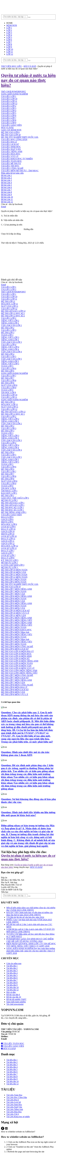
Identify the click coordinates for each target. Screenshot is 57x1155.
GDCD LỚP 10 (7, 531)
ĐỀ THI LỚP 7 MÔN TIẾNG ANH (16, 589)
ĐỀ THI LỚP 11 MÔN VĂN (13, 615)
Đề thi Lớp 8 (6, 192)
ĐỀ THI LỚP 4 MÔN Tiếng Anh (15, 632)
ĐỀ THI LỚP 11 (8, 301)
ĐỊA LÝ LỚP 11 (8, 539)
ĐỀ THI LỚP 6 (7, 371)
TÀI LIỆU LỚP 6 (8, 115)
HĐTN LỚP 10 (7, 534)
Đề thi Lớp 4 (6, 182)
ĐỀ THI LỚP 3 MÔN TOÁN (13, 579)
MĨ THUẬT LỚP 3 (9, 567)
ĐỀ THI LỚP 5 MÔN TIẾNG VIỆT (16, 642)
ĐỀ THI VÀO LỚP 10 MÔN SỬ (15, 658)
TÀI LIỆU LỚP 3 (8, 108)
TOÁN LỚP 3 (7, 335)
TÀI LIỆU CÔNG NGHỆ (12, 168)
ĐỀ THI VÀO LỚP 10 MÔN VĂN (16, 666)
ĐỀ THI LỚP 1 (7, 495)
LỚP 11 (9, 52)
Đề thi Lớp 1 (6, 175)
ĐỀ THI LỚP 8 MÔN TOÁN (13, 598)
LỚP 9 (9, 47)
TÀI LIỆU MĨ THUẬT (11, 163)
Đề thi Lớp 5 (6, 185)
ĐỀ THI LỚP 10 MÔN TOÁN (14, 570)
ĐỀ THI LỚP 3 (7, 332)
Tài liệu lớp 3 (11, 971)
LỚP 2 (9, 30)
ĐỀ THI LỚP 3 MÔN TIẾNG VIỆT (16, 625)
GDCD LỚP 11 (7, 541)
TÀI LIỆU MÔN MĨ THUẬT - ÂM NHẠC (20, 171)
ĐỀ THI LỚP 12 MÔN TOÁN (14, 577)
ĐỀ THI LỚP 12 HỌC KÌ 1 (13, 313)
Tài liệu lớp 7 (11, 980)
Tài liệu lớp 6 (11, 978)
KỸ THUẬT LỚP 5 (9, 560)
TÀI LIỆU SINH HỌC (11, 147)
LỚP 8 (9, 44)
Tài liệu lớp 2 (11, 968)
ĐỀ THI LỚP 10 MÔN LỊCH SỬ (15, 610)
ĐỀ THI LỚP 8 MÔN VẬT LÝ (14, 694)
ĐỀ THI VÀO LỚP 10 (11, 135)
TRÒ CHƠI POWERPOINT (13, 292)
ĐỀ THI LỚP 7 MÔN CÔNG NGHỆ (17, 675)
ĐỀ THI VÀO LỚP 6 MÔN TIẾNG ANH (19, 670)
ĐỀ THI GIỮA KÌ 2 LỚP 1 (12, 505)
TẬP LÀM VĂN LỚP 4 (11, 352)
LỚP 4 (9, 35)
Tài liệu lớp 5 (11, 975)
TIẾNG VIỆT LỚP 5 (10, 364)
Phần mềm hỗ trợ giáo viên (12, 173)
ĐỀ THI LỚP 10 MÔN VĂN (13, 572)
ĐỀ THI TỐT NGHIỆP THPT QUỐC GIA (19, 137)
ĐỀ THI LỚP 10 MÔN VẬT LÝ (15, 613)
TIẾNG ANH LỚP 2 (10, 323)
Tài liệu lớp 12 (12, 990)
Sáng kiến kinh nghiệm (16, 1002)
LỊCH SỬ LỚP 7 (8, 555)
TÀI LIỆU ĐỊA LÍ (9, 142)
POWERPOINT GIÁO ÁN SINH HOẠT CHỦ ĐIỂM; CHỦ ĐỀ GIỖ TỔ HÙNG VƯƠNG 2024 (30, 940)
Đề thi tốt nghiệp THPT (16, 999)
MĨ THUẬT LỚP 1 (9, 500)
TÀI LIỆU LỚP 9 (8, 123)
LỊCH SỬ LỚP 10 (9, 536)
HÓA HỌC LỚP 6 (9, 524)
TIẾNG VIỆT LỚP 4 (10, 347)
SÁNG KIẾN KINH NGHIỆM (14, 373)
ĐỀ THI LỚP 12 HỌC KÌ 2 (13, 316)
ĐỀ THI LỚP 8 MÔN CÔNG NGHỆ (17, 685)
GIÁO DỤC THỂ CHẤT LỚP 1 (15, 498)
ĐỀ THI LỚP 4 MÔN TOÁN (13, 582)
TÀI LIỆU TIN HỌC (10, 166)
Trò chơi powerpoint (14, 1004)
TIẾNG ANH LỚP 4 (10, 349)
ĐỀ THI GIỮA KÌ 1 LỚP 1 (12, 503)
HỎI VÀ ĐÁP (7, 127)
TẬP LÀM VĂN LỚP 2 (11, 325)
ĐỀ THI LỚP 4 (7, 354)
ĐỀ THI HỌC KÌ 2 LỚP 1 (12, 510)
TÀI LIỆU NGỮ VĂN (11, 149)
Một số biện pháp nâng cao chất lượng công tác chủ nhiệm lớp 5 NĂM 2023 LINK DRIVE (30, 909)
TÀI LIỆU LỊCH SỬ (10, 144)
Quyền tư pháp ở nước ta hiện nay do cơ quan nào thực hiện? (28, 857)
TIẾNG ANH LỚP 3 (10, 340)
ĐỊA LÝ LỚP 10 (8, 529)
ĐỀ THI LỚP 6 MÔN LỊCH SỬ (15, 649)
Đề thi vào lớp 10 (13, 997)
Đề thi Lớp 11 (7, 199)
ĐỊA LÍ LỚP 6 (7, 517)
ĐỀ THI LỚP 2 (7, 328)
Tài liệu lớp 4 (11, 973)
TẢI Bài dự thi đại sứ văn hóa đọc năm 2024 (25, 917)
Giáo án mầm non (13, 963)
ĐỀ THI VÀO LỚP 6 (10, 132)
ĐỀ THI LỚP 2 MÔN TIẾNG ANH (16, 618)
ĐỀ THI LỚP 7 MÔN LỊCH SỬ (15, 678)
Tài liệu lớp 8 (11, 982)
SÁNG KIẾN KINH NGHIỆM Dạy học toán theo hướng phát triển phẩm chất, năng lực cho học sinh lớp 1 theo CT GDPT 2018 (30, 950)
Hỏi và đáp (11, 992)
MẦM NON (11, 25)
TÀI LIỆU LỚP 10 (9, 296)
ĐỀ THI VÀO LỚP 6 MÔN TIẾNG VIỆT (19, 673)
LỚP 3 (9, 32)
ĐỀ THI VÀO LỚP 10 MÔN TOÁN (17, 663)
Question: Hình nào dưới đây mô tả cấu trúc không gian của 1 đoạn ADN (25, 753)
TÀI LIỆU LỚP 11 (9, 101)
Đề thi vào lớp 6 (13, 994)
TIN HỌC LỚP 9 (8, 392)
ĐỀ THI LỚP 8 (7, 383)
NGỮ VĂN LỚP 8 (9, 385)
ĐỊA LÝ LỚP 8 (7, 558)
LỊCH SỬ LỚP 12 (9, 548)
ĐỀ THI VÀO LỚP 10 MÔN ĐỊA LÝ (17, 651)
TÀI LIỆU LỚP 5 (8, 113)
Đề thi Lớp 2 (6, 178)
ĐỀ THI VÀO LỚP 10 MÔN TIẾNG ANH (19, 661)
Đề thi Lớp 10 (7, 197)
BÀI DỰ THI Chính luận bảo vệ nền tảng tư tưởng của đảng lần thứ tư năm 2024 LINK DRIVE (29, 913)
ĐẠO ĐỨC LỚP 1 (9, 493)
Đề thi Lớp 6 (6, 187)
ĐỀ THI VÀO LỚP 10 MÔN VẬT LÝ (18, 668)
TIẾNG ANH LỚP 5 (10, 361)
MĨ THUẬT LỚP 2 (9, 563)
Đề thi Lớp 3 (6, 180)
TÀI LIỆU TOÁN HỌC (11, 161)
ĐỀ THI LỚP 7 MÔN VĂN (13, 594)
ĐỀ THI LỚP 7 (7, 378)
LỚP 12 (9, 54)
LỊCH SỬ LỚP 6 (8, 527)
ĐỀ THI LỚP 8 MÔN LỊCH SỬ (15, 690)
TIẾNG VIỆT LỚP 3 (10, 337)
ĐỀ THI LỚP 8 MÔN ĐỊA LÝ (14, 687)
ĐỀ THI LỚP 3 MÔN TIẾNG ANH (16, 622)
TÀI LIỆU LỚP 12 (9, 103)
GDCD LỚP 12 (7, 543)
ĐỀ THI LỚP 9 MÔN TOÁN (13, 606)
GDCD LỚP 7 (7, 553)
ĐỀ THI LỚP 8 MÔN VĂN (13, 601)
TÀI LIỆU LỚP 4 (8, 111)
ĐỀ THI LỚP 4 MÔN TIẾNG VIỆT (16, 634)
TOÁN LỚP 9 (7, 390)
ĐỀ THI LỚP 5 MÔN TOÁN (13, 644)
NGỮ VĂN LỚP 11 (9, 306)
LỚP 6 (9, 40)
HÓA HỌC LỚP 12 (9, 546)
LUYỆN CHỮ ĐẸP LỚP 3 (12, 565)
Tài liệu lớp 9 (11, 985)
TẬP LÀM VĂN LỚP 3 (11, 342)
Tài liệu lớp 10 (12, 987)
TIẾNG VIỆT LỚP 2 (10, 320)
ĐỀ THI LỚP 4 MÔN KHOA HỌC (16, 630)
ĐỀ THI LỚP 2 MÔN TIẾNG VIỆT (16, 620)
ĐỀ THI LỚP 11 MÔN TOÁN (14, 575)
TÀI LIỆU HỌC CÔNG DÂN (14, 139)
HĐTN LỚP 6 (7, 522)
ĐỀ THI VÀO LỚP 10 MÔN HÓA (16, 654)
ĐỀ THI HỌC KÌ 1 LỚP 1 (12, 507)
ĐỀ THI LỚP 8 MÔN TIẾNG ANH (16, 596)
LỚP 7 (9, 42)
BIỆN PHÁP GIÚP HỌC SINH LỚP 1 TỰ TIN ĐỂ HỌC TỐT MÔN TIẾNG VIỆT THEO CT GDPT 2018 (31, 944)
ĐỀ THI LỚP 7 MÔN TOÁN (13, 591)
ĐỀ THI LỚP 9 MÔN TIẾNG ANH (16, 603)
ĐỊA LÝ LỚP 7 (7, 551)
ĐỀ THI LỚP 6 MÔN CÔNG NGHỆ (17, 646)
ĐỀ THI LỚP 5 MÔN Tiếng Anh (15, 639)
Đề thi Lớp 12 (7, 202)
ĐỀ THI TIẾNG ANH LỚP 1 (13, 512)
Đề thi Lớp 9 (6, 194)
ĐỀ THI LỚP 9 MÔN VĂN (13, 608)
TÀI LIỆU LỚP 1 (8, 287)
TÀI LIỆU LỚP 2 (8, 106)
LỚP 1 (9, 28)
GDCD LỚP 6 (7, 519)
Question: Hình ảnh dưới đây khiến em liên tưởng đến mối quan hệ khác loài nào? (28, 814)
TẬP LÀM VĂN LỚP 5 (11, 359)
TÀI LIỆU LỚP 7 (8, 118)
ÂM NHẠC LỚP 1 (9, 491)
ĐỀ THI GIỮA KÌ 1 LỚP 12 (13, 311)
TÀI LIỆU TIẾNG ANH (11, 151)
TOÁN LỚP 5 (7, 366)
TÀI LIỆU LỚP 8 (8, 120)
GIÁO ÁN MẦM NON (11, 130)
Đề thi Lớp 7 (6, 190)
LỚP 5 (9, 37)
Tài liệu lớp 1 (11, 966)
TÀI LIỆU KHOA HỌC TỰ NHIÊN (17, 159)
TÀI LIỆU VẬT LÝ (10, 156)
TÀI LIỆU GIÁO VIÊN (11, 125)
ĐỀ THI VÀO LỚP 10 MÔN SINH (16, 656)
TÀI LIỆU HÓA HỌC (10, 154)
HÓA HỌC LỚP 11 (9, 304)
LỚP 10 (9, 49)
